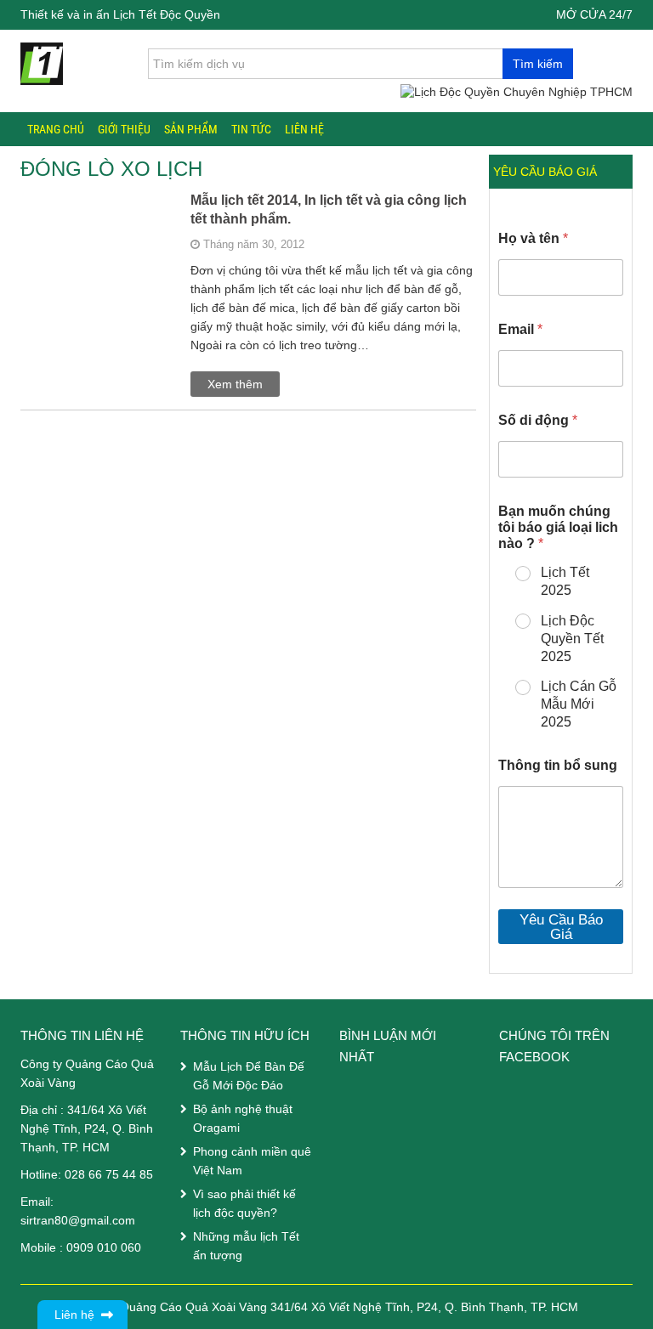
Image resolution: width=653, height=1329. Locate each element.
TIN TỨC (251, 129)
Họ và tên (533, 238)
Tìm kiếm (538, 64)
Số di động (537, 420)
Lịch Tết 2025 (565, 581)
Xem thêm (235, 384)
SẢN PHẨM (191, 129)
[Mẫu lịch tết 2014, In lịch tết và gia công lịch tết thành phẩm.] (96, 240)
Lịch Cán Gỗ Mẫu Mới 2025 (578, 704)
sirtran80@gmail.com (77, 1220)
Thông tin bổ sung (557, 765)
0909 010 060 (103, 1247)
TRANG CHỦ (55, 129)
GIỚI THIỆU (124, 129)
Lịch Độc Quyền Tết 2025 (572, 639)
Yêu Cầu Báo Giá (561, 927)
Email (520, 329)
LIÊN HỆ (304, 129)
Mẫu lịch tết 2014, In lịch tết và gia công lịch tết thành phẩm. (328, 209)
